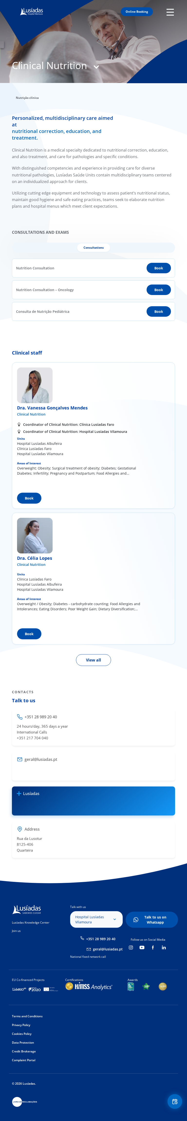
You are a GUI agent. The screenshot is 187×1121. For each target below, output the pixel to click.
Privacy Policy (21, 1025)
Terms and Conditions (27, 1016)
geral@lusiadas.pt (108, 949)
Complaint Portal (23, 1060)
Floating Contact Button (175, 1101)
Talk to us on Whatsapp (155, 920)
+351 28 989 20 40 (100, 939)
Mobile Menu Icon (171, 12)
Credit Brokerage (24, 1051)
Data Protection (23, 1042)
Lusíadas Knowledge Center (30, 922)
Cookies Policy (21, 1034)
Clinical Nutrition (31, 414)
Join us (16, 931)
